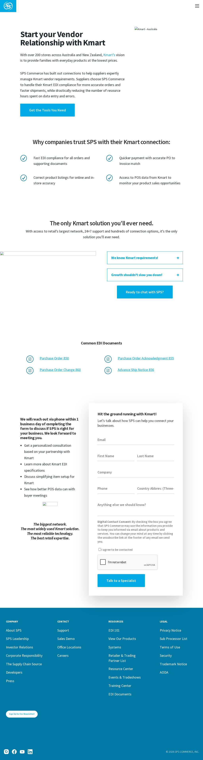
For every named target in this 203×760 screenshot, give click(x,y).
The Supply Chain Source (24, 664)
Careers (63, 655)
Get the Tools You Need (47, 110)
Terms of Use (170, 647)
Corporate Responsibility (24, 655)
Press (10, 681)
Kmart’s (109, 55)
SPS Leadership (17, 638)
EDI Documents (119, 694)
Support (63, 630)
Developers (14, 672)
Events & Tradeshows (124, 677)
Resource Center (120, 668)
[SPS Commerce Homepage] (8, 6)
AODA (164, 672)
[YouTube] (22, 751)
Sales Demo (66, 638)
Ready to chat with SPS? (145, 292)
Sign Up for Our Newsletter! (21, 714)
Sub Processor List (173, 638)
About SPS (13, 630)
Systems (114, 647)
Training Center (119, 685)
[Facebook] (14, 751)
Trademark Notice (173, 664)
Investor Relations (19, 647)
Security (166, 655)
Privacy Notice (170, 630)
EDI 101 (114, 630)
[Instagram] (6, 751)
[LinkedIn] (30, 751)
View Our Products (122, 638)
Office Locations (69, 647)
